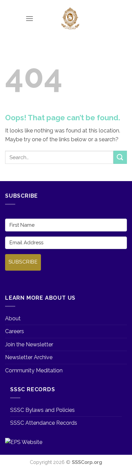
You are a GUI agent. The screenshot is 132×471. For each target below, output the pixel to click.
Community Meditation (34, 370)
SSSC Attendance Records (43, 423)
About (13, 318)
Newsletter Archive (28, 357)
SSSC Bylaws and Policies (42, 410)
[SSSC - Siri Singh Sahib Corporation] (70, 18)
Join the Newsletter (29, 344)
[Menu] (29, 18)
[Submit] (120, 157)
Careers (14, 331)
